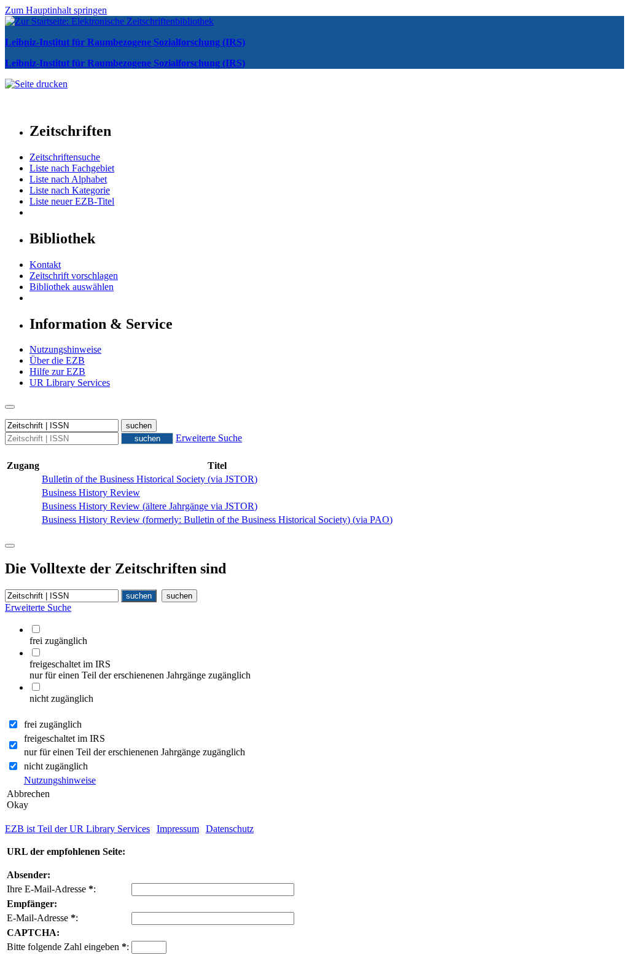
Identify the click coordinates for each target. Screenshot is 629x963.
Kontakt (45, 264)
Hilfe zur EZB (57, 371)
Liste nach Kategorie (69, 190)
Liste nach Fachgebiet (71, 168)
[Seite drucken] (36, 84)
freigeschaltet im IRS (64, 738)
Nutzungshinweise (65, 349)
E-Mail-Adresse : (42, 918)
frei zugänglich (53, 724)
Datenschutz (230, 828)
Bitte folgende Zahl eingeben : (68, 946)
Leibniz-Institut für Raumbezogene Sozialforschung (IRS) (125, 42)
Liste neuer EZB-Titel (71, 201)
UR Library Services (69, 382)
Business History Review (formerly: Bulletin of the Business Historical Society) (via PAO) (217, 519)
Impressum (178, 828)
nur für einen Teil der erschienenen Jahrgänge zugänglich (134, 752)
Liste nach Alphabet (68, 179)
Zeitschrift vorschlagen (73, 275)
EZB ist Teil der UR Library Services (77, 828)
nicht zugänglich (56, 766)
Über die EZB (57, 360)
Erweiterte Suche (209, 438)
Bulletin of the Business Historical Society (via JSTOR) (149, 479)
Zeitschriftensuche (64, 157)
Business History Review (91, 492)
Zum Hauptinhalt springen (56, 10)
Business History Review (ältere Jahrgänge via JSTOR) (149, 506)
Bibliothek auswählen (71, 286)
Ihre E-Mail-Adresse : (51, 889)
